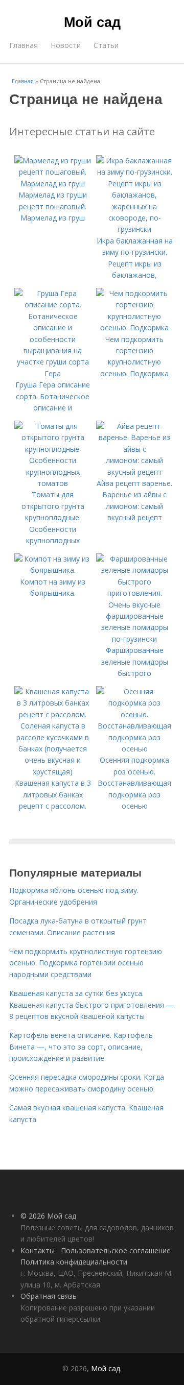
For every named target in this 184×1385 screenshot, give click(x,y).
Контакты (37, 1250)
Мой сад (92, 21)
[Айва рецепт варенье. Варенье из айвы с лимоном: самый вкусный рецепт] (134, 472)
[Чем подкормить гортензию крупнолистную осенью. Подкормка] (134, 327)
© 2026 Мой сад (48, 1216)
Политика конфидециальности (73, 1262)
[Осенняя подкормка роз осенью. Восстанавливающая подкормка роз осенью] (134, 749)
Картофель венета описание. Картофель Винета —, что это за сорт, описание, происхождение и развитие (81, 1046)
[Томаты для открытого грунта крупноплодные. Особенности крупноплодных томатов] (52, 483)
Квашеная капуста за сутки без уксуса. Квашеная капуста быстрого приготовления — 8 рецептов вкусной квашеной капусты (91, 1004)
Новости (66, 45)
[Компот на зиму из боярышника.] (52, 570)
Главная (23, 45)
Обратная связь (48, 1296)
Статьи (106, 45)
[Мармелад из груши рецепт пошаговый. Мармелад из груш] (52, 183)
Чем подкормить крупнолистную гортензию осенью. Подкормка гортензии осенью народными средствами (85, 962)
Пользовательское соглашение (116, 1250)
